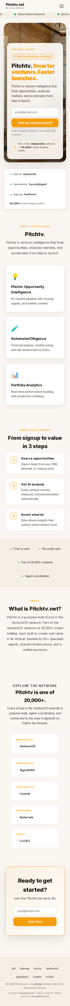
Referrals (26, 817)
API (14, 968)
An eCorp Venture (14, 8)
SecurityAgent (37, 184)
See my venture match (35, 123)
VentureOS (29, 174)
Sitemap (25, 968)
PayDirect (30, 194)
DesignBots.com (40, 996)
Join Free (35, 922)
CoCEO (25, 841)
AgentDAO (27, 770)
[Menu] (62, 6)
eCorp (37, 968)
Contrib (25, 794)
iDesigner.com (27, 993)
